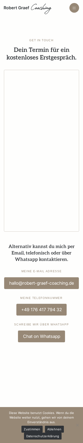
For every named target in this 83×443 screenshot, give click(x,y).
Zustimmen (32, 429)
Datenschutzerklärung (42, 436)
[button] (74, 8)
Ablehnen (54, 429)
